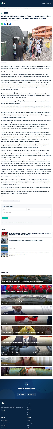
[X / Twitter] (4, 410)
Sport (16, 8)
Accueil (28, 420)
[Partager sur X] (7, 24)
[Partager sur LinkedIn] (10, 24)
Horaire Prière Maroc (4, 423)
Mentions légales (30, 422)
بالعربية (28, 427)
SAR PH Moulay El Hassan (5, 422)
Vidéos (30, 8)
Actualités (9, 8)
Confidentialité (29, 423)
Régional (13, 8)
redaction (3, 20)
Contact (28, 425)
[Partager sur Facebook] (5, 24)
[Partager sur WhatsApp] (2, 24)
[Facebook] (2, 410)
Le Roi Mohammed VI (4, 420)
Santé (19, 8)
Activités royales (3, 8)
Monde (27, 8)
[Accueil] (1, 13)
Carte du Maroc (3, 425)
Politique (23, 8)
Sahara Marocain (4, 427)
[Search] (52, 8)
